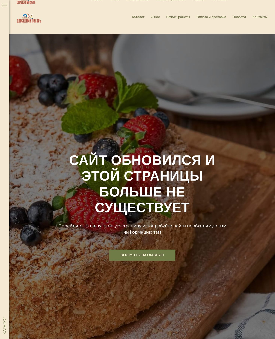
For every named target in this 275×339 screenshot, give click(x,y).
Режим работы (178, 17)
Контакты (260, 17)
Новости (239, 17)
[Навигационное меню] (4, 6)
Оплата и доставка (211, 17)
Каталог (138, 17)
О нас (155, 17)
